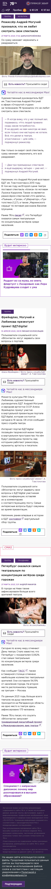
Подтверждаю (13, 884)
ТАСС (21, 671)
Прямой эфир (39, 4)
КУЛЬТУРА (22, 16)
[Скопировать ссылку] (45, 235)
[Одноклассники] (35, 234)
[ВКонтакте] (31, 234)
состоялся (15, 519)
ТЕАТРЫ (7, 16)
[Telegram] (26, 234)
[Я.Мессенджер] (40, 234)
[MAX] (22, 234)
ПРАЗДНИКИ (23, 560)
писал (18, 215)
